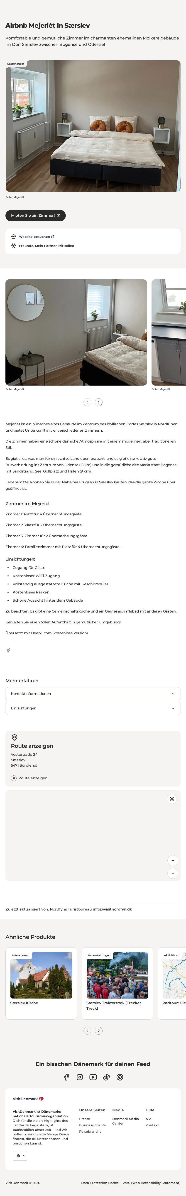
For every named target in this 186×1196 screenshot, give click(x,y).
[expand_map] (172, 799)
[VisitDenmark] (28, 1099)
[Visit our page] (80, 1077)
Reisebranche (90, 1132)
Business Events (92, 1125)
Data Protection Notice (100, 1183)
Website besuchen (34, 237)
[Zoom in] (172, 860)
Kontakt (152, 1125)
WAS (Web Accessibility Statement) (151, 1183)
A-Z (148, 1119)
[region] (93, 835)
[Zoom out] (172, 873)
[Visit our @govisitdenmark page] (106, 1077)
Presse (84, 1119)
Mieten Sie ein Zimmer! (33, 215)
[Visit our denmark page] (66, 1077)
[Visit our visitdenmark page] (93, 1077)
